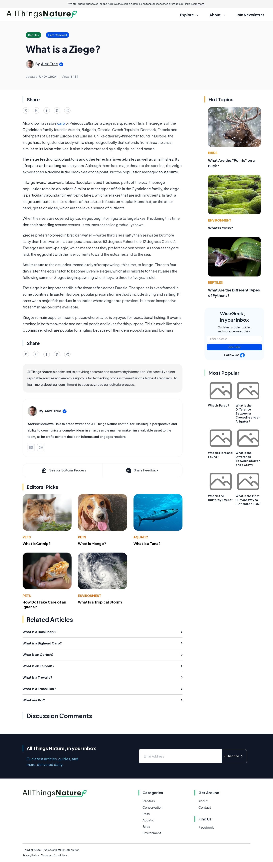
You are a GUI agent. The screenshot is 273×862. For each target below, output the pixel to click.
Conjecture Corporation (64, 849)
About (203, 801)
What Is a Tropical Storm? (100, 602)
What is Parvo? (218, 405)
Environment (89, 596)
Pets (27, 537)
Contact (204, 807)
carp (61, 123)
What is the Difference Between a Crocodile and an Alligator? (248, 413)
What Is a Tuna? (147, 543)
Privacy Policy (31, 855)
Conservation (152, 807)
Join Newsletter (250, 14)
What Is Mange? (92, 543)
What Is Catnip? (37, 543)
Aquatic (141, 537)
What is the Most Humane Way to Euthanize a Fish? (248, 500)
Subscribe (234, 347)
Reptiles (215, 282)
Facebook (206, 827)
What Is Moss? (220, 228)
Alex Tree (49, 64)
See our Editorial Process (67, 470)
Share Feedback (146, 470)
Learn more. (198, 3)
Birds (212, 153)
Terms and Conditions (54, 855)
